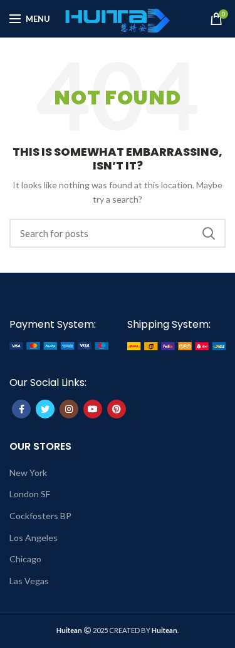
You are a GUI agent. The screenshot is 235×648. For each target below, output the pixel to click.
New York (28, 472)
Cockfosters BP (40, 515)
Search (208, 233)
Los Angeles (33, 537)
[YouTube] (92, 409)
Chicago (25, 559)
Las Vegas (29, 580)
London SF (29, 494)
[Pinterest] (116, 409)
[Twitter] (45, 409)
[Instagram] (69, 409)
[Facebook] (21, 409)
